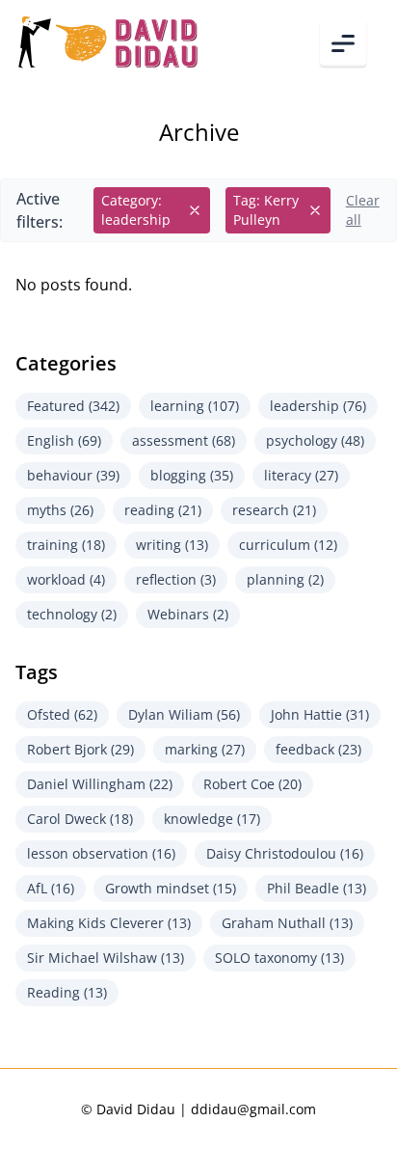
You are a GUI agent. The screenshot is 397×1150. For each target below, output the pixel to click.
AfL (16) (50, 888)
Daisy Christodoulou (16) (284, 853)
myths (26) (60, 510)
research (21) (274, 510)
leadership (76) (318, 406)
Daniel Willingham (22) (99, 784)
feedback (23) (318, 749)
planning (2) (285, 579)
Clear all (363, 210)
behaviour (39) (73, 475)
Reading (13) (67, 992)
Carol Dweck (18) (80, 818)
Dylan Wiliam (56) (184, 714)
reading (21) (162, 510)
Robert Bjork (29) (80, 749)
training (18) (66, 544)
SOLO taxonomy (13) (279, 957)
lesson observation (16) (101, 853)
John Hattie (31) (320, 714)
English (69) (64, 440)
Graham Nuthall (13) (287, 923)
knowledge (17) (212, 818)
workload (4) (66, 579)
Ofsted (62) (62, 714)
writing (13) (172, 544)
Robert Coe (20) (252, 784)
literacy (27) (301, 475)
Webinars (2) (187, 614)
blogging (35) (191, 475)
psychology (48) (315, 440)
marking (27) (205, 749)
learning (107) (194, 406)
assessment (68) (183, 440)
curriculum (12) (288, 544)
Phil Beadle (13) (316, 888)
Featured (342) (73, 406)
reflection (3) (176, 579)
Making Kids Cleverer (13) (109, 923)
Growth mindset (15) (170, 888)
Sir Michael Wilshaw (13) (105, 957)
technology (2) (72, 614)
